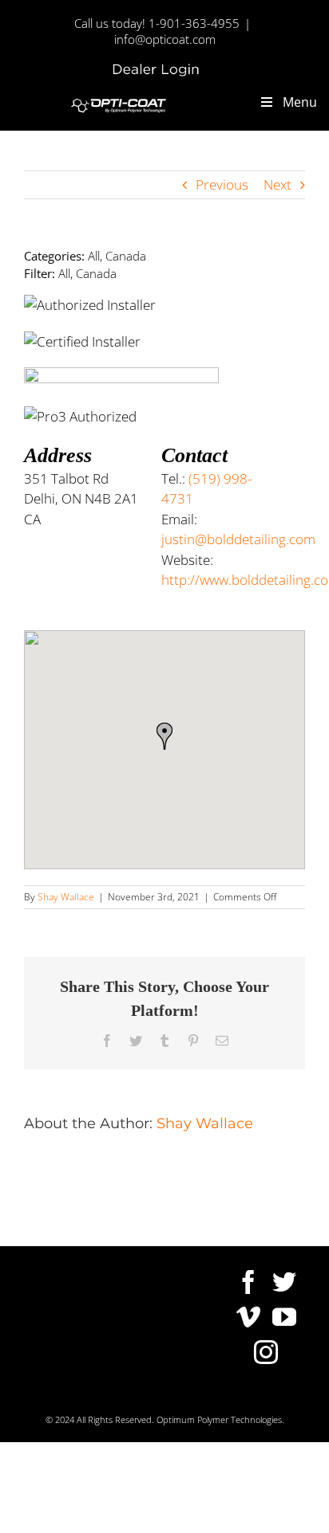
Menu (300, 102)
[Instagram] (266, 1352)
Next (277, 184)
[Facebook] (248, 1282)
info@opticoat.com (165, 39)
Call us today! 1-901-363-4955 (157, 23)
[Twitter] (284, 1282)
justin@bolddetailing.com (238, 539)
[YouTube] (284, 1317)
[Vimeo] (248, 1317)
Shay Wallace (66, 897)
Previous (222, 184)
